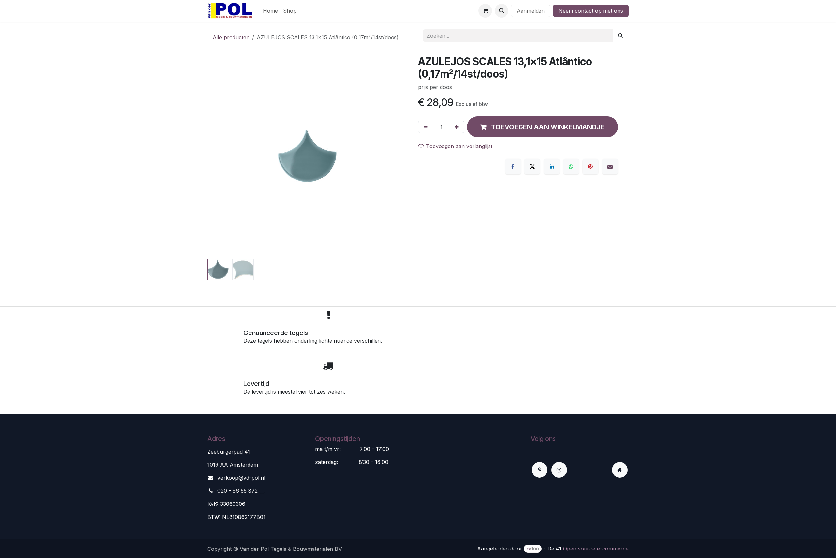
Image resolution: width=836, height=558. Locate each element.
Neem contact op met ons (590, 11)
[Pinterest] (590, 166)
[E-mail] (610, 166)
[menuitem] (270, 10)
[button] (501, 11)
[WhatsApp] (571, 166)
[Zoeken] (620, 35)
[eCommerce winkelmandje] (485, 11)
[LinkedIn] (552, 166)
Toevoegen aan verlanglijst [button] (459, 146)
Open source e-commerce (596, 548)
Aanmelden (531, 11)
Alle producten (231, 37)
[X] (532, 166)
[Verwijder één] (425, 127)
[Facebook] (513, 166)
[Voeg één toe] (456, 127)
